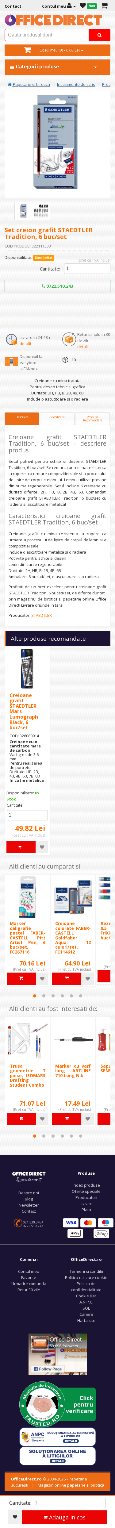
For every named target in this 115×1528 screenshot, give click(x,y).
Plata (86, 1209)
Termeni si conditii (86, 1271)
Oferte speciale (86, 1191)
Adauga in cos (67, 1517)
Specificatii (57, 417)
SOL (86, 1308)
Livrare (86, 1203)
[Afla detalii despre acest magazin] (57, 1404)
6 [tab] (81, 996)
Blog (29, 1199)
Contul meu (28, 1271)
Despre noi (28, 1193)
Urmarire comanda (28, 1283)
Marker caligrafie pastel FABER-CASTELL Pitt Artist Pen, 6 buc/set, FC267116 (27, 937)
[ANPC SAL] (57, 1436)
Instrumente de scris (76, 84)
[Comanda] (104, 6)
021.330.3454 (33, 1222)
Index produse (86, 1185)
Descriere (22, 417)
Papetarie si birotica (31, 84)
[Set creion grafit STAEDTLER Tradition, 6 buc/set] (23, 211)
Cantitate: (50, 269)
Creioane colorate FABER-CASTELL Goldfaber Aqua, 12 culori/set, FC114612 (73, 937)
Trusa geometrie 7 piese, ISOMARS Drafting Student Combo (27, 1075)
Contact (29, 1211)
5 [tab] (71, 996)
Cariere (86, 1314)
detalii (25, 343)
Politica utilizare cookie (86, 1277)
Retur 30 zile (28, 1289)
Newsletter (29, 1205)
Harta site (86, 1320)
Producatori (86, 1197)
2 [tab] (44, 996)
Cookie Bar (86, 1296)
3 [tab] (53, 996)
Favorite (28, 1277)
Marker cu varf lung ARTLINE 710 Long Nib (73, 1070)
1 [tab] (35, 996)
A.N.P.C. (86, 1302)
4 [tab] (62, 996)
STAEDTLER (41, 615)
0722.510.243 (59, 286)
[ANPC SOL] (57, 1455)
